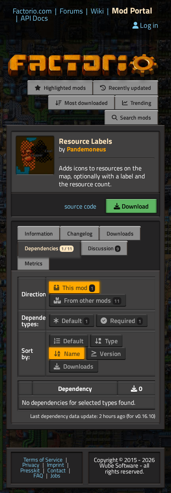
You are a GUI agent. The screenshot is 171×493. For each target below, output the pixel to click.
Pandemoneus (86, 149)
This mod (77, 287)
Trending (140, 103)
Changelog (79, 233)
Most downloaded (85, 103)
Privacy (30, 465)
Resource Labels (85, 141)
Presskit (30, 471)
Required (125, 320)
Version (109, 353)
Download (134, 206)
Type (110, 341)
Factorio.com (32, 11)
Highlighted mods (64, 87)
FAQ (38, 476)
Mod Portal (132, 10)
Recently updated (129, 87)
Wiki (97, 11)
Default (74, 320)
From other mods (91, 300)
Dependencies (48, 248)
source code (80, 206)
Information (39, 233)
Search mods (135, 117)
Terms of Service (42, 460)
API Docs (34, 18)
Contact (56, 471)
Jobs (55, 476)
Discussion (103, 248)
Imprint (55, 465)
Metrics (34, 263)
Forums (71, 11)
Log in (149, 25)
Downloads (120, 233)
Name (71, 353)
